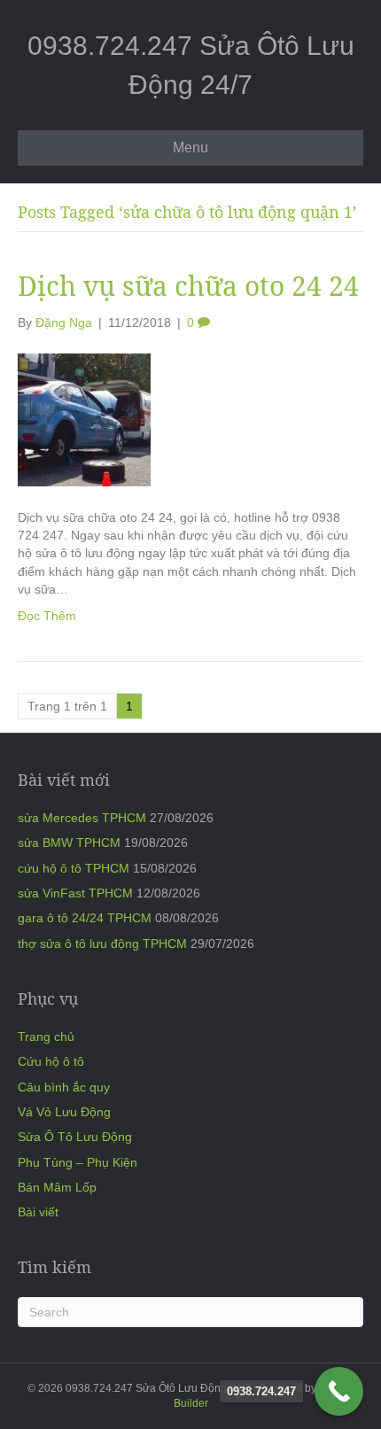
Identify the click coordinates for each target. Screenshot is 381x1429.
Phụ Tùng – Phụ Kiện (77, 1162)
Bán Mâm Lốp (57, 1187)
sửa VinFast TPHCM (75, 893)
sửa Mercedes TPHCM (82, 818)
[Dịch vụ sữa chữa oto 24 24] (84, 419)
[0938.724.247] (339, 1391)
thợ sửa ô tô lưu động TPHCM (102, 943)
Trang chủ (46, 1036)
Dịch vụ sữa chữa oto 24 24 (188, 286)
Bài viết (38, 1212)
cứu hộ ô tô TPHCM (73, 868)
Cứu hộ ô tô (51, 1061)
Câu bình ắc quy (64, 1087)
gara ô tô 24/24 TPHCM (85, 918)
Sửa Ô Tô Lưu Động (75, 1137)
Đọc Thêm (47, 616)
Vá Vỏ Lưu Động (64, 1112)
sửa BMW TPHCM (69, 842)
